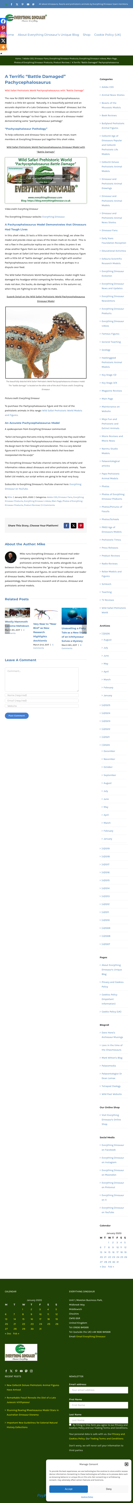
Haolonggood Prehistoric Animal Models (112, 362)
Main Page (57, 501)
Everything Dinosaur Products (113, 311)
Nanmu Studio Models (110, 451)
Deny (109, 1489)
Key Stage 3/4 (109, 382)
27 (101, 1261)
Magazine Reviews (112, 390)
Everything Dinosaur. (53, 216)
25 (121, 1257)
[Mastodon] (26, 1371)
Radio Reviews (110, 563)
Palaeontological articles (111, 463)
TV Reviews (108, 600)
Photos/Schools (110, 519)
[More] (3, 47)
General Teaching (111, 341)
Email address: (77, 1384)
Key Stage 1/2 (109, 374)
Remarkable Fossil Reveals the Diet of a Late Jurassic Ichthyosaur (31, 1400)
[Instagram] (3, 34)
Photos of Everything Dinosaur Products (113, 496)
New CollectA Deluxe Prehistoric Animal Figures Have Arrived (33, 1387)
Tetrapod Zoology (111, 1086)
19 (125, 1252)
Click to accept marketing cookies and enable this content (45, 180)
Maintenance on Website (111, 409)
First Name (75, 1399)
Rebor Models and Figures (112, 574)
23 (113, 1257)
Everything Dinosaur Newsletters (113, 298)
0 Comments (48, 505)
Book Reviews (109, 115)
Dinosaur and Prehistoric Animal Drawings (112, 184)
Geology (106, 349)
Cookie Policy (87, 1497)
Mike (10, 497)
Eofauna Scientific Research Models (112, 261)
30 (113, 1261)
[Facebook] (3, 21)
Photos (105, 486)
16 (113, 1252)
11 (121, 1247)
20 (101, 1257)
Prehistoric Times (111, 539)
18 (121, 1252)
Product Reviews (32, 505)
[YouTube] (21, 1371)
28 (105, 1261)
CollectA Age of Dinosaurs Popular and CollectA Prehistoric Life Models (112, 145)
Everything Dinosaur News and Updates (113, 286)
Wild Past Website (112, 1094)
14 (105, 1252)
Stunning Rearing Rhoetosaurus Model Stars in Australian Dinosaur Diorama (33, 1412)
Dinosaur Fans (65, 497)
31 (117, 1261)
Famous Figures (110, 333)
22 (109, 1257)
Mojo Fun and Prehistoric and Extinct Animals (110, 424)
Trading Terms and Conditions (106, 1438)
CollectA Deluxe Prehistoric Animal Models (112, 167)
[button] (126, 1464)
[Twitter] (11, 1371)
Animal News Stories (113, 95)
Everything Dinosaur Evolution (113, 273)
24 (117, 1257)
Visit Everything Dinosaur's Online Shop (111, 1120)
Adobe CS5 (52, 497)
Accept (68, 1489)
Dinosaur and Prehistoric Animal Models (112, 201)
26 (125, 1257)
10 (117, 1247)
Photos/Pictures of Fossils (112, 509)
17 (117, 1252)
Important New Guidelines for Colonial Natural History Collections (32, 1425)
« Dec (103, 1266)
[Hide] (1, 53)
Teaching (107, 592)
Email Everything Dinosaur (90, 1336)
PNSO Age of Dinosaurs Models (112, 529)
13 (101, 1252)
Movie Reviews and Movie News (112, 438)
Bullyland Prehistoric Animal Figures (113, 125)
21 (105, 1257)
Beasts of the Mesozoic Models (111, 105)
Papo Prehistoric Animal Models (111, 476)
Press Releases (110, 547)
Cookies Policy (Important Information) (109, 999)
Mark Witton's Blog (112, 1057)
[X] (3, 40)
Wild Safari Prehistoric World (114, 610)
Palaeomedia (109, 1065)
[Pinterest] (3, 28)
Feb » (111, 1266)
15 (109, 1252)
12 (125, 1247)
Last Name (75, 1414)
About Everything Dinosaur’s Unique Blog (112, 970)
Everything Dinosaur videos (37, 501)
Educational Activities (114, 250)
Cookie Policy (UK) (111, 1011)
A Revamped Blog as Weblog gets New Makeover (16, 625)
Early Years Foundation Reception (114, 240)
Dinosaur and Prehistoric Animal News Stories (112, 218)
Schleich (106, 584)
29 (109, 1261)
